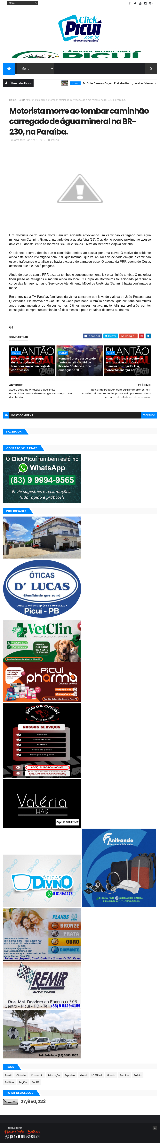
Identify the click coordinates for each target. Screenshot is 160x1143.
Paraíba (124, 1075)
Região (55, 83)
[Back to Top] (155, 1128)
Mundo (111, 1075)
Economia (37, 1075)
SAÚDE (35, 1082)
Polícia (21, 100)
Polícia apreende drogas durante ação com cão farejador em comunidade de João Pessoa (30, 364)
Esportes (70, 1075)
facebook (149, 415)
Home (12, 100)
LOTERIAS (97, 1075)
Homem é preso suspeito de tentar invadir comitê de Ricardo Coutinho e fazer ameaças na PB (77, 364)
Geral (83, 1075)
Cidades (21, 1075)
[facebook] (130, 3)
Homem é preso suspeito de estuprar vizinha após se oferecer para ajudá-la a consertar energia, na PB (124, 364)
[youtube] (140, 3)
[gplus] (151, 3)
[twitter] (135, 3)
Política (9, 1082)
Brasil (8, 1075)
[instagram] (145, 3)
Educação (54, 1075)
